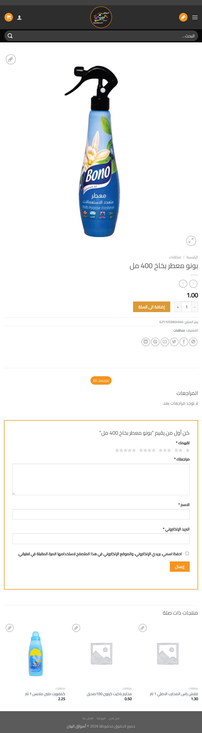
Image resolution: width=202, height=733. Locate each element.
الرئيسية (192, 257)
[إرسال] (10, 36)
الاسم (184, 504)
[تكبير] (191, 241)
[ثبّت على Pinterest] (155, 342)
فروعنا (101, 718)
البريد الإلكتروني (176, 529)
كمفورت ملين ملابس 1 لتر (45, 693)
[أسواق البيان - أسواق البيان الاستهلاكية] (101, 17)
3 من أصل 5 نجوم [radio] (166, 450)
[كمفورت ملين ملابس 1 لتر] (34, 653)
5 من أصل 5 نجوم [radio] (126, 450)
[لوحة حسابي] (19, 17)
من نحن (114, 718)
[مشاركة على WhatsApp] (193, 342)
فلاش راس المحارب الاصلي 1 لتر (174, 693)
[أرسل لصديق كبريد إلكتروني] (164, 342)
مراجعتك (182, 459)
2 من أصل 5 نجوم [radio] (179, 450)
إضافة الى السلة (151, 307)
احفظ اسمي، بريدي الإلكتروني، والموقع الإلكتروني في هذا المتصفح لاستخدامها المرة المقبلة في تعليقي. (100, 553)
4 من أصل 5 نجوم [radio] (148, 450)
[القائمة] (195, 17)
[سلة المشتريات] (8, 17)
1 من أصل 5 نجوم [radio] (188, 450)
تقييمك (183, 443)
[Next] (4, 666)
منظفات (175, 257)
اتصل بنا (88, 718)
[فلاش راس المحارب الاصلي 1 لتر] (167, 653)
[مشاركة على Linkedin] (146, 342)
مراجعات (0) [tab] (101, 380)
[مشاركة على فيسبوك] (183, 342)
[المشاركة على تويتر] (174, 342)
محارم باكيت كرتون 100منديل (109, 693)
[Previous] (198, 666)
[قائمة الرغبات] (183, 17)
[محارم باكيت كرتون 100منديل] (101, 653)
